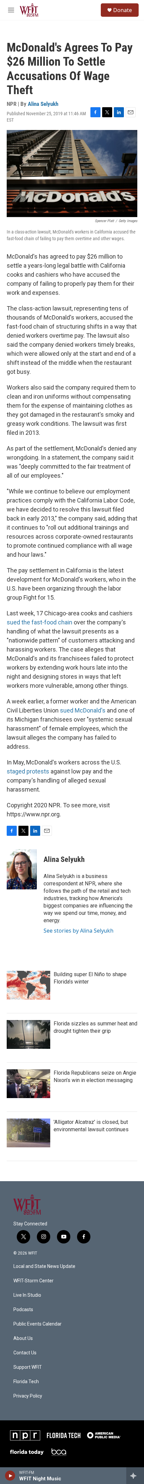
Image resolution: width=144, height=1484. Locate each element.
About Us (23, 1338)
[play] (10, 1475)
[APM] (104, 1435)
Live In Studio (27, 1295)
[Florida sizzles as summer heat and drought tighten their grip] (28, 1034)
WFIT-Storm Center (33, 1280)
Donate (122, 10)
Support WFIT (27, 1367)
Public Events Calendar (37, 1324)
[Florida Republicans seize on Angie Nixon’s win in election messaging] (28, 1083)
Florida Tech (26, 1381)
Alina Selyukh (43, 103)
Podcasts (23, 1309)
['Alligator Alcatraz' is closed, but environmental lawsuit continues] (28, 1133)
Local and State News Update (44, 1266)
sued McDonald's (82, 710)
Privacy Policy (27, 1396)
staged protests (29, 771)
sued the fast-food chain (39, 622)
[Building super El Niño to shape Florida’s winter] (28, 985)
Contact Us (25, 1352)
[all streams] (135, 1475)
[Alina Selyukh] (22, 869)
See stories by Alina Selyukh (79, 930)
